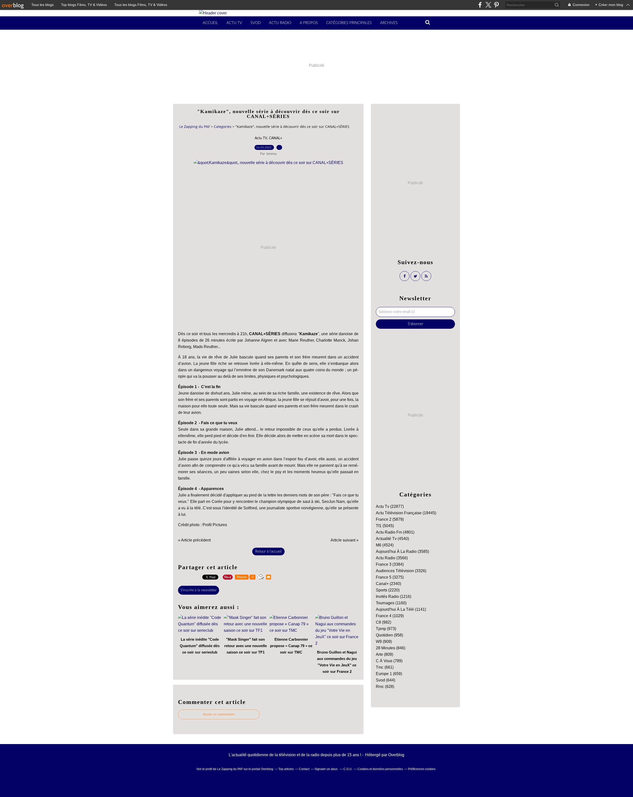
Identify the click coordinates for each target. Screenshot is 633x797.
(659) (389, 674)
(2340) (388, 584)
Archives (389, 23)
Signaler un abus (326, 769)
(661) (385, 667)
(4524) (385, 545)
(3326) (401, 571)
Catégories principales (349, 23)
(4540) (392, 539)
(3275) (390, 577)
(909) (384, 641)
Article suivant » (345, 540)
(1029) (390, 616)
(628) (385, 686)
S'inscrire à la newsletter (199, 590)
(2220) (388, 590)
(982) (383, 622)
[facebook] (480, 5)
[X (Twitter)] (488, 5)
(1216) (393, 596)
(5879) (390, 519)
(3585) (402, 551)
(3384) (390, 564)
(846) (390, 648)
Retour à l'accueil (268, 551)
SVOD (255, 23)
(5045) (385, 526)
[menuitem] (210, 23)
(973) (386, 629)
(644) (385, 680)
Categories (222, 126)
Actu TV (234, 23)
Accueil (210, 23)
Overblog (396, 755)
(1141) (401, 609)
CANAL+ (275, 138)
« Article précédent (194, 540)
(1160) (391, 603)
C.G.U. (347, 769)
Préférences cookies (421, 769)
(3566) (392, 558)
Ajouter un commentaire (219, 714)
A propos (309, 23)
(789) (389, 661)
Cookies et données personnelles (380, 769)
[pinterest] (496, 5)
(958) (389, 635)
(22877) (390, 506)
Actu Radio (280, 23)
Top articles (286, 769)
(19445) (406, 513)
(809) (384, 654)
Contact (304, 769)
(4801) (395, 532)
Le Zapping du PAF (194, 126)
